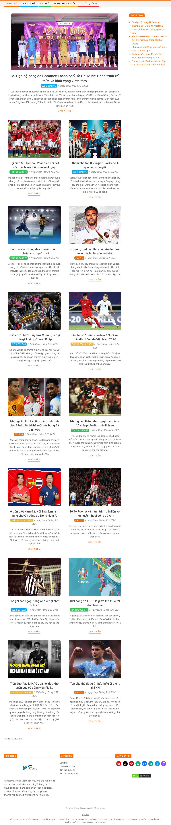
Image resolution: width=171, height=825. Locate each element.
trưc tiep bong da (117, 819)
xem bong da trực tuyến (136, 819)
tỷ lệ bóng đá (101, 822)
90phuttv (93, 819)
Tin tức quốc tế (18, 172)
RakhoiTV (103, 819)
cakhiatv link (64, 819)
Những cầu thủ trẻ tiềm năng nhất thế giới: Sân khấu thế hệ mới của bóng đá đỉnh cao (34, 425)
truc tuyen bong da (79, 819)
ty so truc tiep (87, 822)
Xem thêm (64, 111)
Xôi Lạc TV (14, 819)
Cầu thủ (79, 258)
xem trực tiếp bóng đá (29, 819)
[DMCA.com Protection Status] (141, 776)
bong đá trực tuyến (48, 819)
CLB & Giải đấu (49, 86)
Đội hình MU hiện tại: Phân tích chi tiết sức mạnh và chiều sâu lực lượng (149, 40)
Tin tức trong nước (82, 344)
